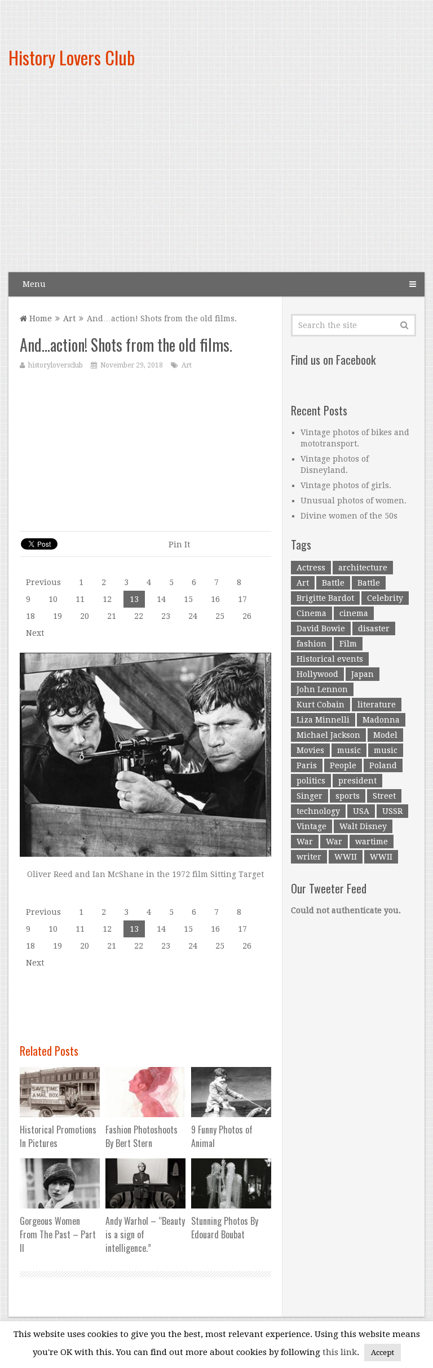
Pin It (179, 544)
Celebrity (385, 598)
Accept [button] (382, 1352)
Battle (333, 582)
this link (339, 1352)
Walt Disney (363, 826)
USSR (392, 811)
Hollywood (317, 674)
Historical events (330, 658)
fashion (311, 643)
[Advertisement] (283, 180)
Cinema (311, 613)
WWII (345, 856)
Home (39, 318)
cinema (353, 613)
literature (376, 704)
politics (311, 780)
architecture (362, 567)
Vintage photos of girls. (346, 485)
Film (348, 643)
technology (318, 811)
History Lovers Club (71, 57)
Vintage (311, 826)
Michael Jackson (328, 735)
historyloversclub (55, 365)
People (343, 765)
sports (347, 795)
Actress (311, 567)
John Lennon (322, 689)
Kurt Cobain (320, 704)
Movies (310, 750)
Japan (362, 674)
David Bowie (321, 628)
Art (69, 318)
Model (385, 735)
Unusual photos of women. (354, 500)
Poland (383, 765)
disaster (374, 628)
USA (361, 811)
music (349, 750)
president (357, 780)
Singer (309, 795)
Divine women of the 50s (349, 515)
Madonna (381, 719)
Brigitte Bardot (325, 598)
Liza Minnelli (323, 719)
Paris (307, 765)
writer (309, 856)
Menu (34, 284)
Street (384, 795)
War (305, 841)
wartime (371, 841)
